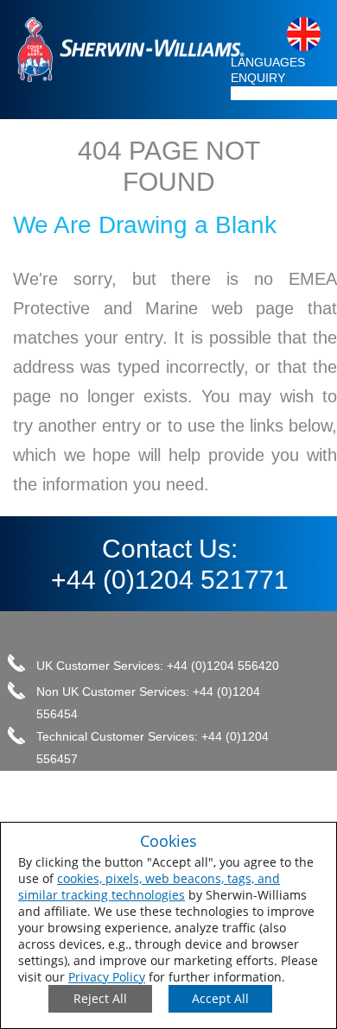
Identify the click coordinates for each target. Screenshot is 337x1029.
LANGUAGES (268, 62)
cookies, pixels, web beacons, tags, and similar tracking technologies (149, 886)
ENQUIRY (258, 78)
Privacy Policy (106, 977)
